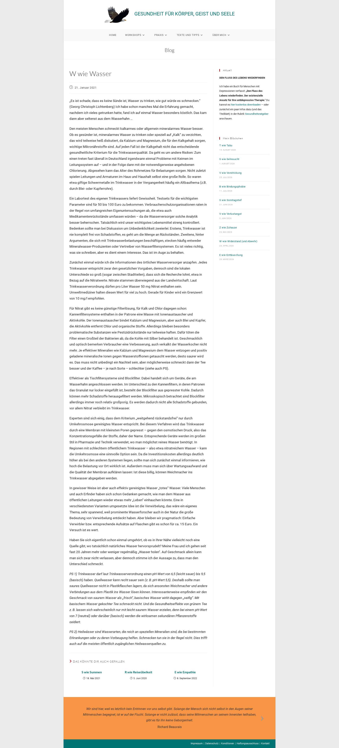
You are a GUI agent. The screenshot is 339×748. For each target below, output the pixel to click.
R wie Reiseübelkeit (138, 672)
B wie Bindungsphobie (232, 186)
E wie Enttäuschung (230, 255)
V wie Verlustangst (230, 213)
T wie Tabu (225, 145)
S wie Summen (92, 672)
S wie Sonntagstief (230, 200)
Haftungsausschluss (248, 743)
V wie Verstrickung (230, 172)
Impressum (197, 743)
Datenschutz (212, 743)
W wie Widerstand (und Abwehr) (238, 241)
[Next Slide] (262, 717)
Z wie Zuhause (228, 227)
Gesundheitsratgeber (256, 113)
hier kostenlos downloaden (246, 104)
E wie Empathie (185, 672)
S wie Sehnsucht (229, 159)
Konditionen (227, 743)
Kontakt (265, 743)
